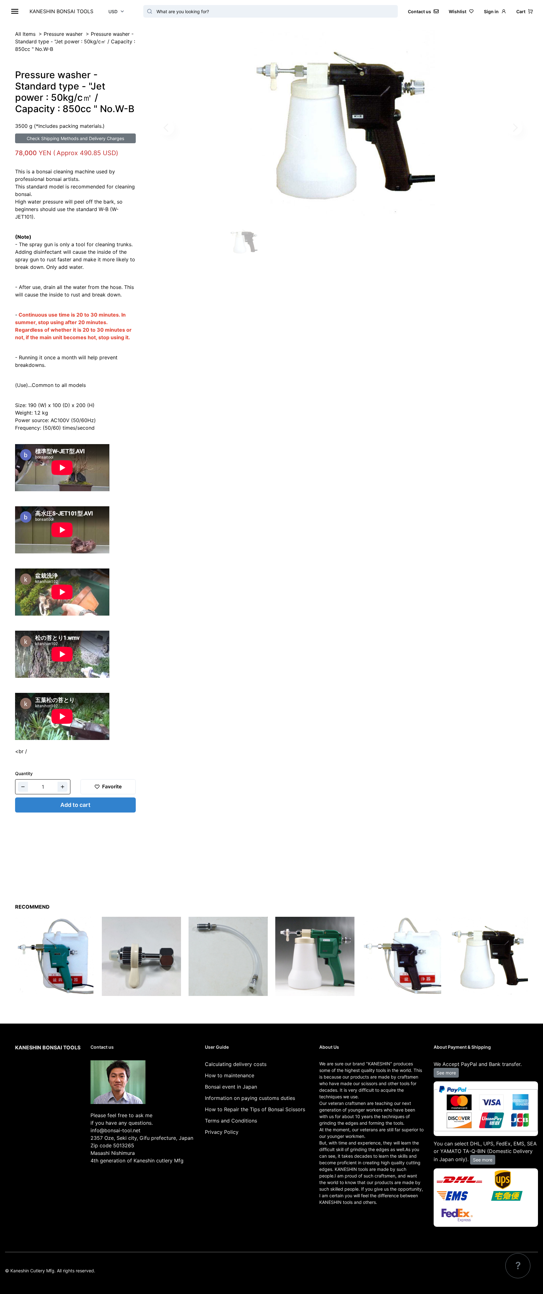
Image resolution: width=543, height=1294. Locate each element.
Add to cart (75, 805)
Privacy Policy (222, 1132)
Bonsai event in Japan (231, 1087)
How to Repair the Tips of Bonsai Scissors (255, 1109)
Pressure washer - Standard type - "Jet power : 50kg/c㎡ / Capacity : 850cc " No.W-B (75, 41)
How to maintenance (229, 1075)
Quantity (24, 773)
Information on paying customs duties (250, 1098)
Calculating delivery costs (235, 1064)
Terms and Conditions (231, 1120)
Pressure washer (63, 34)
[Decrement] (23, 787)
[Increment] (63, 787)
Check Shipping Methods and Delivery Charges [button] (75, 138)
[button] (524, 11)
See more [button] (446, 1072)
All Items (25, 34)
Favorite (112, 786)
